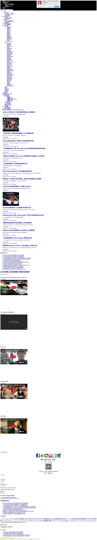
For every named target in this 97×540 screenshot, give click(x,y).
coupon (11, 518)
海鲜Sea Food (9, 37)
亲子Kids (3, 522)
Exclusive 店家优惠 (8, 17)
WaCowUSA (50, 461)
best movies (5, 487)
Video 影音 (35, 520)
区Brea (8, 47)
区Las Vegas (9, 63)
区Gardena (9, 58)
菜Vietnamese (9, 41)
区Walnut (8, 83)
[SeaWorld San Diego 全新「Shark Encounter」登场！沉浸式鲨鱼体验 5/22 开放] (16, 265)
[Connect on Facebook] (26, 538)
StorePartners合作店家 (6, 108)
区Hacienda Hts (9, 60)
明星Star (76, 520)
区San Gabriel (9, 75)
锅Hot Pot (6, 90)
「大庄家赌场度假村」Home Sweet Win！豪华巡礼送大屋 (17, 237)
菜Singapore (9, 38)
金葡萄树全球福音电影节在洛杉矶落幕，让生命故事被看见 (17, 222)
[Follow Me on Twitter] (16, 538)
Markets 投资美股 (8, 107)
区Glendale (9, 59)
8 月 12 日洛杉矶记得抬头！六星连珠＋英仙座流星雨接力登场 (18, 140)
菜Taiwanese (9, 39)
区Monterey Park (10, 69)
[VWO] (42, 6)
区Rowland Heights (10, 74)
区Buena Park (9, 48)
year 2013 (8, 487)
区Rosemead (9, 73)
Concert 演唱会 (7, 21)
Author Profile (11, 495)
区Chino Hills (9, 51)
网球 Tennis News (8, 103)
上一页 (1, 474)
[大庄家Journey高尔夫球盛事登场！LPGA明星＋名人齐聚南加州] (13, 267)
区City (6, 42)
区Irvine (8, 61)
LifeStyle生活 (74, 518)
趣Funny (17, 522)
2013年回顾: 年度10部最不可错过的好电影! (15, 272)
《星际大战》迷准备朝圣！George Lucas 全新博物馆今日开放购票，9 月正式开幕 (23, 156)
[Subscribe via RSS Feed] (5, 538)
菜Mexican (9, 36)
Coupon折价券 (16, 518)
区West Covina (9, 84)
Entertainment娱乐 (7, 489)
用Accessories (86, 520)
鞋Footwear (24, 522)
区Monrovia (9, 68)
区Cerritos (9, 50)
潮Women (81, 520)
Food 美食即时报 (5, 22)
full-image (63, 518)
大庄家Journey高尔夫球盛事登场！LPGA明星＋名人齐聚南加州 (19, 230)
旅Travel (73, 520)
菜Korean (8, 35)
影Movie (67, 520)
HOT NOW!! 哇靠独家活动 (9, 20)
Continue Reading (5, 115)
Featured (47, 518)
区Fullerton (9, 57)
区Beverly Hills (9, 46)
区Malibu (8, 67)
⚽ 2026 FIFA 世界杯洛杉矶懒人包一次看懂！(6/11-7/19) (17, 186)
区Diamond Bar (9, 54)
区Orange (8, 71)
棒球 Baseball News (8, 104)
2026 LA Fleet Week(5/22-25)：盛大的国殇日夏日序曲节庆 (17, 171)
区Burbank (9, 49)
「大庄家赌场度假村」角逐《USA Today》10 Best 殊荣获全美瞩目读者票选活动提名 (24, 148)
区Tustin (8, 81)
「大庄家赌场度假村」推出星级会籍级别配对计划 (15, 163)
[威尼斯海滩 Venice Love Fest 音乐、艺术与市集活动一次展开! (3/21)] (14, 269)
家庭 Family (62, 520)
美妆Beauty (94, 520)
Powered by (39, 6)
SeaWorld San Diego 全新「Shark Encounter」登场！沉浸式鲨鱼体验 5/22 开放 (23, 215)
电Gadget (21, 522)
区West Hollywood (10, 85)
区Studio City (9, 79)
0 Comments (15, 117)
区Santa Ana (9, 76)
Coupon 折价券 (5, 16)
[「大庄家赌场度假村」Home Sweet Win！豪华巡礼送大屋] (12, 268)
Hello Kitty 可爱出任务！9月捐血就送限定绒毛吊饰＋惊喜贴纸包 (19, 112)
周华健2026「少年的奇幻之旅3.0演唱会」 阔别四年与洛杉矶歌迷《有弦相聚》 (22, 178)
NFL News (6, 105)
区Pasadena (9, 72)
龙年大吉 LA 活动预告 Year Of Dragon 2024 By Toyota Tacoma (13, 109)
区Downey (9, 55)
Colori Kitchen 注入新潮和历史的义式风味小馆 (8, 497)
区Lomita (8, 65)
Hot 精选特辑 (5, 92)
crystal (1, 274)
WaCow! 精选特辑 (40, 520)
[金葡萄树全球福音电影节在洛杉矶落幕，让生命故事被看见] (13, 266)
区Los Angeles (9, 66)
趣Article (13, 522)
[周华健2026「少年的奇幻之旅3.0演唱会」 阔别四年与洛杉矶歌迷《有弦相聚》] (16, 262)
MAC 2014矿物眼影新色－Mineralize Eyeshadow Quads (9, 498)
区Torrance (9, 80)
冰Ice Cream (7, 88)
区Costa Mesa (9, 53)
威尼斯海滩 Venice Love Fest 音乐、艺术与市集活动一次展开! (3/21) (20, 245)
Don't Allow (50, 6)
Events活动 (35, 518)
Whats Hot (12, 489)
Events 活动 (5, 19)
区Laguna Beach (10, 62)
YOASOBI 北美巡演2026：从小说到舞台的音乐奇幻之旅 (17, 207)
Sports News (9, 520)
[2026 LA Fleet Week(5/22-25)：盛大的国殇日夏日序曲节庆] (13, 261)
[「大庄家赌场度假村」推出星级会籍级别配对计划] (11, 260)
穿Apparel (90, 520)
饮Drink (6, 87)
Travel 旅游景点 (30, 520)
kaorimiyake (5, 117)
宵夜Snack (7, 89)
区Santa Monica (10, 77)
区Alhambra (9, 43)
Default (22, 518)
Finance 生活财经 (6, 106)
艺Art (1, 522)
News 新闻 (82, 518)
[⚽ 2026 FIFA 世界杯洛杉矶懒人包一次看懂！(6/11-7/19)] (12, 263)
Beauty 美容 (8, 518)
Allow (57, 6)
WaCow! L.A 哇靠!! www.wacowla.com (51, 471)
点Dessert (6, 91)
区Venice (8, 82)
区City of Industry (10, 52)
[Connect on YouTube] (35, 538)
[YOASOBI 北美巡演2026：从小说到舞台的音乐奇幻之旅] (12, 264)
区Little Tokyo (9, 64)
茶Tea (6, 86)
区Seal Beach (9, 78)
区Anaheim (9, 44)
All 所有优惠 (7, 18)
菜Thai (8, 40)
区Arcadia (9, 45)
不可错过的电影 (13, 487)
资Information (9, 522)
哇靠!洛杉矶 (3, 537)
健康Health (53, 520)
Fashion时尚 (41, 518)
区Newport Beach (10, 70)
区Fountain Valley (10, 56)
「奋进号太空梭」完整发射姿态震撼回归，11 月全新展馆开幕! (18, 133)
